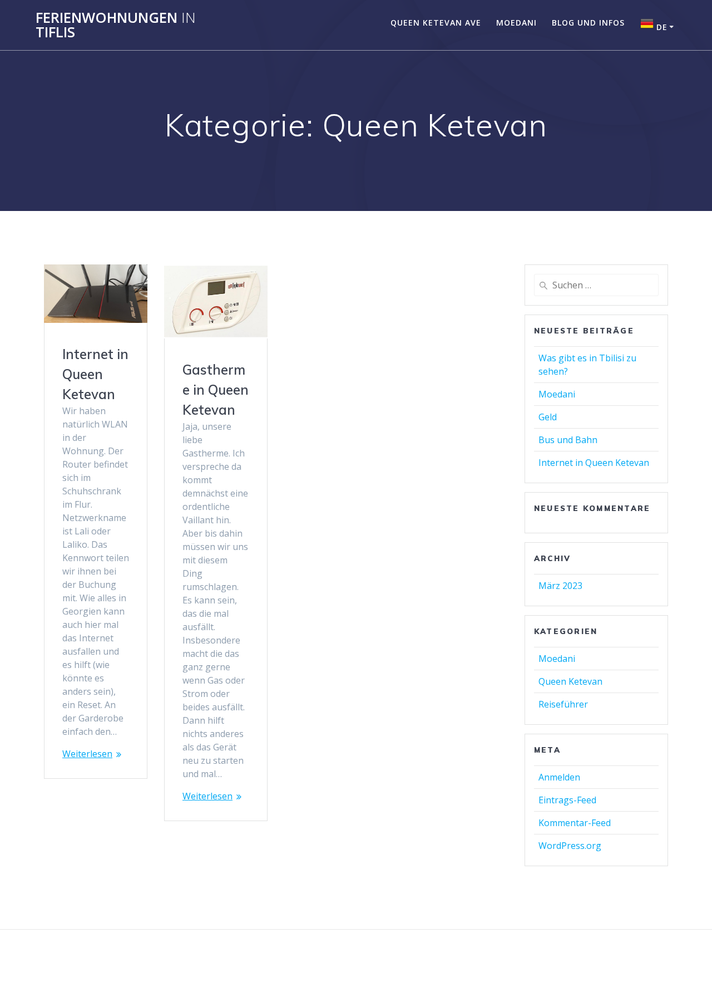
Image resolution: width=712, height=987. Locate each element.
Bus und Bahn (567, 440)
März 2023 (560, 586)
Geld (547, 417)
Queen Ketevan (570, 681)
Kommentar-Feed (574, 823)
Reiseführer (563, 704)
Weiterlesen (87, 754)
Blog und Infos (588, 22)
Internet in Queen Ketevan (95, 374)
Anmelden (559, 777)
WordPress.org (569, 845)
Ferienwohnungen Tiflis (116, 25)
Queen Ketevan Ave (435, 22)
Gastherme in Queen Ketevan (215, 389)
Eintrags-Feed (567, 800)
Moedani (516, 22)
